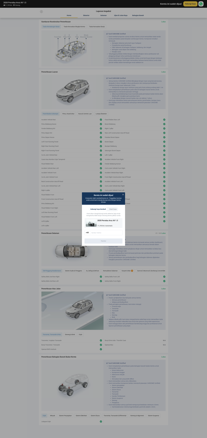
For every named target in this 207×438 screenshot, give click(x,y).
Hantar (103, 241)
